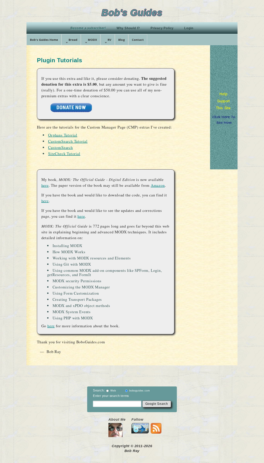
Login (188, 28)
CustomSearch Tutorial (68, 141)
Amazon (158, 185)
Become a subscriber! (88, 28)
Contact (138, 40)
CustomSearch (60, 147)
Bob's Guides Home (44, 40)
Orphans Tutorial (62, 135)
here (45, 185)
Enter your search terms (111, 395)
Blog (121, 40)
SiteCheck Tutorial (64, 153)
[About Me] (115, 435)
